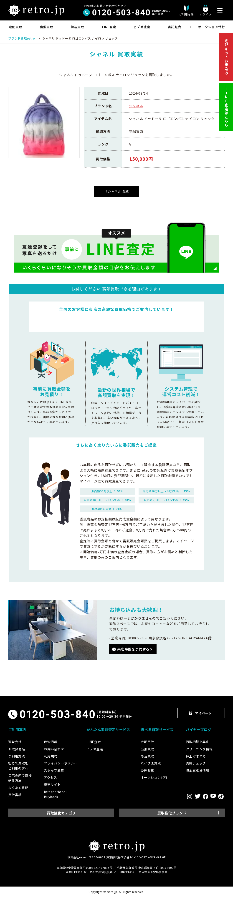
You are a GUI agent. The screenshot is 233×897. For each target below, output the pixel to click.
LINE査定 (109, 27)
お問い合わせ (54, 749)
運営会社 (15, 741)
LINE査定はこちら (226, 107)
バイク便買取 (151, 763)
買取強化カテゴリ (61, 813)
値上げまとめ (196, 756)
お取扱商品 (16, 749)
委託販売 (174, 27)
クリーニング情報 (199, 749)
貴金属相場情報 (197, 770)
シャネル (136, 105)
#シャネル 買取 (117, 191)
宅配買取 (15, 27)
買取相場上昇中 (197, 741)
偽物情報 (50, 741)
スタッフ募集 (54, 770)
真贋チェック (196, 763)
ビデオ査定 (142, 27)
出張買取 (46, 27)
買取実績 (15, 794)
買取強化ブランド (171, 813)
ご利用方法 (16, 756)
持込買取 (77, 27)
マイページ (203, 713)
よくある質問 (18, 787)
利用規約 (50, 756)
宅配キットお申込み (226, 57)
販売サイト (52, 784)
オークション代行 (211, 27)
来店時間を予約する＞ (135, 649)
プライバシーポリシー (61, 763)
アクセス (50, 777)
